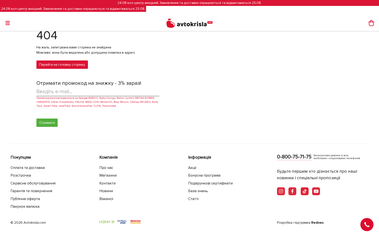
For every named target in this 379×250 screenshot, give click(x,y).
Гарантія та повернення (31, 191)
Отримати (47, 123)
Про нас (106, 167)
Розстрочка (21, 175)
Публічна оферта (25, 199)
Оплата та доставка (28, 167)
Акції (192, 167)
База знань (198, 191)
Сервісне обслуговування (33, 183)
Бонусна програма (204, 175)
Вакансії (106, 199)
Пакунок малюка (25, 206)
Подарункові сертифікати (210, 183)
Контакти (107, 183)
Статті (193, 199)
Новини (106, 191)
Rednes (317, 222)
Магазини (108, 175)
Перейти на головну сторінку (62, 64)
